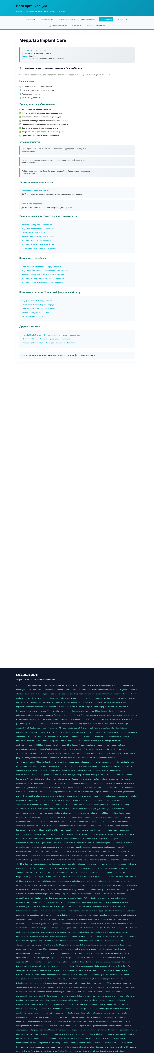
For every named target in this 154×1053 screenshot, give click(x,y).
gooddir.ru (33, 877)
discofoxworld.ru (59, 711)
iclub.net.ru (20, 924)
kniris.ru (34, 1004)
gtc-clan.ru (83, 1034)
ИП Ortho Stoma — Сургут (33, 316)
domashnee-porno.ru (36, 817)
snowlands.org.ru (97, 975)
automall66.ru (88, 1021)
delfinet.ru (53, 707)
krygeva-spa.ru (120, 864)
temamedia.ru (62, 987)
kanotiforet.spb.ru (83, 847)
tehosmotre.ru (110, 724)
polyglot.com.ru (129, 915)
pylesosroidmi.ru (70, 1034)
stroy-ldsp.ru (84, 975)
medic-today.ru (83, 813)
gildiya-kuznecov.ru (48, 890)
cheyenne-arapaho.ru (104, 962)
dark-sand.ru (34, 732)
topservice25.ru (40, 953)
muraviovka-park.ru (49, 826)
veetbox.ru (62, 685)
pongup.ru (85, 711)
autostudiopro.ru (105, 690)
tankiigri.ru (120, 1038)
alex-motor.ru (93, 915)
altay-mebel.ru (121, 970)
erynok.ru (58, 838)
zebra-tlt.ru (33, 838)
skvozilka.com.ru (110, 1043)
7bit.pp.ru (113, 885)
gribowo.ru (20, 715)
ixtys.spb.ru (97, 1013)
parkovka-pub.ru (125, 1043)
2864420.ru (38, 745)
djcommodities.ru (46, 800)
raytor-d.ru (41, 728)
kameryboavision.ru (65, 890)
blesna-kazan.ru (38, 911)
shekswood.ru (62, 1021)
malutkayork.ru (107, 872)
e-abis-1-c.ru (89, 732)
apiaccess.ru (60, 928)
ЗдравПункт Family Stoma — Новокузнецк (39, 248)
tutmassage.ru (97, 847)
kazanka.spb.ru (33, 890)
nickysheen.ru (107, 996)
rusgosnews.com (111, 868)
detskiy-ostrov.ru (95, 877)
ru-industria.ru (21, 838)
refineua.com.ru (95, 970)
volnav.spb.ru (84, 885)
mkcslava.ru (81, 843)
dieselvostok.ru (125, 868)
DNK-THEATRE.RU (23, 975)
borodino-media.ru (115, 817)
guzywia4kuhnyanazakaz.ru (101, 762)
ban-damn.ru (88, 736)
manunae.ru (111, 800)
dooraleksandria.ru (23, 736)
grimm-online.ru (85, 1017)
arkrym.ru (92, 826)
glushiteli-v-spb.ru (89, 979)
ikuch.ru (37, 958)
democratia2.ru (22, 970)
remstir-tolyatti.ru (97, 830)
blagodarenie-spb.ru (52, 745)
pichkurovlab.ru (69, 813)
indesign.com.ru (22, 1026)
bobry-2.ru (81, 996)
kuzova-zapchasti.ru (72, 949)
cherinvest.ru (82, 877)
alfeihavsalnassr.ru (23, 804)
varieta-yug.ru (123, 724)
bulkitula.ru (39, 715)
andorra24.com (97, 953)
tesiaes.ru (133, 885)
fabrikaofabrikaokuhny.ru (124, 762)
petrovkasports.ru (60, 804)
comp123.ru (103, 813)
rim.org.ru (103, 945)
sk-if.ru (19, 992)
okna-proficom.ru (46, 838)
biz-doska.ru (72, 817)
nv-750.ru (73, 792)
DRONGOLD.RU (124, 966)
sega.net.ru (124, 1030)
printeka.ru (98, 1043)
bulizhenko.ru (36, 979)
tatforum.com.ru (71, 1047)
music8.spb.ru (100, 894)
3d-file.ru (62, 728)
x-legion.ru (65, 732)
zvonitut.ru (69, 834)
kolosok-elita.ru (57, 860)
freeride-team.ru (63, 690)
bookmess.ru (72, 970)
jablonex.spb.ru (60, 970)
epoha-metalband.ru (86, 868)
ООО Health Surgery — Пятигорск (35, 232)
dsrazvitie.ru (107, 949)
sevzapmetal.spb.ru (122, 962)
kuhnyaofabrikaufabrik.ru (70, 753)
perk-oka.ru (20, 787)
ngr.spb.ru (99, 868)
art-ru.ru (30, 1047)
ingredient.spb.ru (107, 1051)
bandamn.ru (31, 741)
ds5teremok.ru (35, 983)
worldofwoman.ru (66, 826)
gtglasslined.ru (66, 953)
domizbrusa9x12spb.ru (128, 796)
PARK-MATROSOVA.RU (115, 890)
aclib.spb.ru (47, 983)
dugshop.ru (31, 868)
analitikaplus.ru (37, 898)
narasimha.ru (33, 800)
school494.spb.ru (57, 868)
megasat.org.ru (104, 979)
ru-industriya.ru (118, 809)
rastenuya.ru (21, 690)
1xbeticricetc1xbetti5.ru (76, 728)
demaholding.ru (73, 783)
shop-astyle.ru (34, 1009)
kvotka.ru (55, 855)
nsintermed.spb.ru (75, 1000)
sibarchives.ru (44, 787)
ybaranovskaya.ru (23, 945)
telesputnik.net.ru (46, 1034)
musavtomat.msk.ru (92, 941)
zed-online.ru (106, 749)
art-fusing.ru (74, 987)
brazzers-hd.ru (129, 749)
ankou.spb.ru (109, 877)
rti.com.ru (111, 932)
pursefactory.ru (82, 787)
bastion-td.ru (99, 902)
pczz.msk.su (45, 1000)
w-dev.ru (33, 872)
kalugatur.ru (123, 885)
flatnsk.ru (66, 915)
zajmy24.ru (66, 745)
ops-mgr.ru (29, 724)
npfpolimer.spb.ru (122, 1051)
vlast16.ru (20, 864)
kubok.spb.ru (122, 894)
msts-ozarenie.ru (82, 924)
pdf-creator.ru (130, 877)
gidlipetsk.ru (21, 919)
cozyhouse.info (22, 1030)
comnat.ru (95, 885)
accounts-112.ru (42, 724)
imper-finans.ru (92, 945)
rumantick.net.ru (49, 979)
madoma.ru (36, 804)
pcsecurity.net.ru (87, 936)
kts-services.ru (22, 732)
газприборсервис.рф (34, 1021)
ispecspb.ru (34, 860)
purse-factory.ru (101, 736)
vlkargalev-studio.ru (38, 1030)
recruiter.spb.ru (87, 894)
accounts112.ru (35, 719)
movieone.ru (130, 787)
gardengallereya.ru (98, 932)
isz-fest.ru (43, 885)
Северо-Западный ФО (67, 19)
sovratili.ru (88, 698)
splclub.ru (95, 804)
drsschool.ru (105, 928)
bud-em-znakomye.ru (39, 694)
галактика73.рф (74, 906)
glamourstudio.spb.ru (120, 1013)
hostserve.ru (87, 702)
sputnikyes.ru (65, 881)
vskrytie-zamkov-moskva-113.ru (74, 749)
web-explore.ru (129, 685)
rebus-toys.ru (84, 741)
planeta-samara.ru (43, 796)
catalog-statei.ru (109, 958)
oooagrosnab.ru (120, 694)
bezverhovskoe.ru (91, 928)
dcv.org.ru (121, 958)
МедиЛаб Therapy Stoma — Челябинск (38, 229)
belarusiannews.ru (85, 1030)
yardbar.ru (114, 1021)
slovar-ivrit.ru (36, 809)
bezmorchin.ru (130, 855)
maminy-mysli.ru (58, 1004)
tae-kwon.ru (70, 860)
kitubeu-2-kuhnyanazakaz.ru (93, 753)
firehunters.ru (123, 711)
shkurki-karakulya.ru (66, 847)
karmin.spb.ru (49, 1021)
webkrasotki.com (68, 877)
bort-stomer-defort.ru (45, 1051)
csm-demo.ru (55, 724)
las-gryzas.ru (63, 1038)
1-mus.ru (65, 736)
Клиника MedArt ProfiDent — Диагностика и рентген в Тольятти (48, 343)
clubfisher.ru (111, 821)
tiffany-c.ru (35, 906)
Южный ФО (76, 26)
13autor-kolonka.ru (45, 702)
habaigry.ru (128, 881)
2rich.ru (67, 702)
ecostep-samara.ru (49, 906)
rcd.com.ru (117, 983)
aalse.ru (84, 783)
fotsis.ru (113, 906)
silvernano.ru (63, 707)
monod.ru (94, 1009)
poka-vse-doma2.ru (69, 724)
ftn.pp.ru (31, 949)
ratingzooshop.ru (47, 928)
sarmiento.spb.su (40, 864)
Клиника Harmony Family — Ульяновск (38, 236)
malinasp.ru (73, 872)
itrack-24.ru (75, 690)
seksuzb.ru (84, 762)
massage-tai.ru (49, 834)
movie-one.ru (129, 783)
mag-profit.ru (74, 983)
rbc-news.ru (130, 698)
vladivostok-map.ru (76, 758)
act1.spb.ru (117, 915)
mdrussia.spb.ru (82, 1009)
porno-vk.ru (78, 698)
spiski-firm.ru (46, 843)
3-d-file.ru (65, 719)
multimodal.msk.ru (115, 881)
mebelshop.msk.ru (73, 902)
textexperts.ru (21, 830)
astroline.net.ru (106, 915)
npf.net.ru (104, 885)
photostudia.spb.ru (48, 932)
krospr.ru (33, 702)
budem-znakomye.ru (104, 694)
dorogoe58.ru (41, 949)
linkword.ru (83, 970)
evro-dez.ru (20, 792)
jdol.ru (115, 830)
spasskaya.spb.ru (23, 1004)
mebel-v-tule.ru (62, 936)
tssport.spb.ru (84, 953)
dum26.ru (51, 962)
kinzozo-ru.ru (44, 855)
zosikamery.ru (60, 898)
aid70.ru (133, 924)
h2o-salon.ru (95, 872)
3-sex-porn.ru (76, 736)
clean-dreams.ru (80, 826)
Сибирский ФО (122, 19)
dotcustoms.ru (112, 796)
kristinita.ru (102, 826)
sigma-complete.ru (58, 966)
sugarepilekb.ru (45, 924)
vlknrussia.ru (54, 758)
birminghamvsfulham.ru (125, 843)
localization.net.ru (118, 979)
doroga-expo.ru (117, 804)
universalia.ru (66, 821)
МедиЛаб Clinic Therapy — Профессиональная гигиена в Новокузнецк (51, 335)
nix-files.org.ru (22, 881)
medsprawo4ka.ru (118, 745)
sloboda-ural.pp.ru (75, 898)
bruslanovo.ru (72, 919)
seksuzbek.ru (54, 698)
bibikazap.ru (101, 1034)
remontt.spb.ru (33, 932)
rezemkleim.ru (35, 834)
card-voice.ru (125, 779)
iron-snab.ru (65, 855)
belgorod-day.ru (46, 813)
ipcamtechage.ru (54, 975)
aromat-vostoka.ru (23, 902)
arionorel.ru (71, 1004)
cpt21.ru (25, 860)
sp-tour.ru (123, 936)
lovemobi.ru (21, 1047)
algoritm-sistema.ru (115, 834)
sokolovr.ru (124, 830)
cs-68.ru (133, 753)
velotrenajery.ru (100, 707)
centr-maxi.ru (21, 1051)
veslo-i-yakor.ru (100, 817)
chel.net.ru (131, 864)
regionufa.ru (21, 821)
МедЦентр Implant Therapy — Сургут (37, 301)
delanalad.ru (107, 792)
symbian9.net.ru (36, 941)
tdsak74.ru (33, 855)
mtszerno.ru (62, 979)
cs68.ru (64, 758)
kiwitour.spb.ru (125, 1021)
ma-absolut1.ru (45, 792)
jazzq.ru (102, 1000)
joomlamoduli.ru (29, 992)
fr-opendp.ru (74, 962)
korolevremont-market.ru (84, 694)
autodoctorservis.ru (36, 851)
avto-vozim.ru (81, 851)
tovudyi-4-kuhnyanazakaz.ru (83, 745)
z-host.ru (19, 753)
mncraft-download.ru (97, 834)
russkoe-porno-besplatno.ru (27, 813)
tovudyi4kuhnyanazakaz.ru (68, 762)
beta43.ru (91, 992)
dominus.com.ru (22, 1043)
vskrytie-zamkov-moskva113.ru (28, 762)
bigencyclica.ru (127, 860)
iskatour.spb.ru (84, 864)
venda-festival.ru (113, 732)
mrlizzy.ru (125, 975)
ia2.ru (18, 860)
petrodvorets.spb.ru (59, 1000)
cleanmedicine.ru (23, 809)
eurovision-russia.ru (35, 690)
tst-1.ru (95, 719)
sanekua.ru (71, 992)
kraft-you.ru (95, 685)
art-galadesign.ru (23, 906)
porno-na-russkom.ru (102, 702)
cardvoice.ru (87, 800)
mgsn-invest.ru (85, 1026)
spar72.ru (111, 1038)
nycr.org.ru (45, 958)
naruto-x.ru (69, 787)
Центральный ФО (46, 19)
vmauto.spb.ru (22, 1009)
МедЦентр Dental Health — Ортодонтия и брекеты (42, 282)
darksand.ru (72, 741)
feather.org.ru (100, 1038)
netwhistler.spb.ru (127, 1034)
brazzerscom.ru (103, 745)
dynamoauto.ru (33, 915)
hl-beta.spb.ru (43, 868)
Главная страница (84, 355)
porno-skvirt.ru (22, 702)
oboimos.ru (124, 953)
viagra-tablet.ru (115, 736)
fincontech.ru (43, 741)
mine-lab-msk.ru (54, 736)
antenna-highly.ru (39, 736)
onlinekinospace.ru (71, 838)
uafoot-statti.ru (94, 728)
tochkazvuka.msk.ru (89, 911)
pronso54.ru (112, 707)
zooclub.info (21, 1013)
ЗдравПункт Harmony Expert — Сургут (38, 305)
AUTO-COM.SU (90, 898)
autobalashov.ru (22, 843)
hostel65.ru (95, 711)
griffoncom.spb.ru (82, 890)
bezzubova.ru (118, 911)
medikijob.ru (21, 932)
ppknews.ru (36, 945)
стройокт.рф (21, 1000)
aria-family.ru (21, 796)
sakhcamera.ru (94, 851)
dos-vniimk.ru (113, 1030)
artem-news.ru (122, 932)
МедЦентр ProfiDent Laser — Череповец (38, 244)
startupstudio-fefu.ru (88, 838)
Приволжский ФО (88, 19)
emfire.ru (19, 698)
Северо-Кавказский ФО (95, 26)
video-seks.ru (90, 758)
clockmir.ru (118, 996)
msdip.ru (108, 830)
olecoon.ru (98, 698)
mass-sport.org (46, 970)
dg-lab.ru (66, 894)
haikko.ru (19, 885)
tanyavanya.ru (82, 830)
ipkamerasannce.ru (100, 1026)
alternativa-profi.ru (86, 1047)
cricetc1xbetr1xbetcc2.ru (26, 728)
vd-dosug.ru (109, 698)
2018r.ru (31, 1051)
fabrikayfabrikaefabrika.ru (50, 749)
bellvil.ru (19, 1038)
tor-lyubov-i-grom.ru (97, 787)
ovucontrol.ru (81, 809)
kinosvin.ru (84, 872)
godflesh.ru (129, 834)
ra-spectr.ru (58, 1013)
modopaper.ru (99, 800)
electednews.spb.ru (85, 1038)
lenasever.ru (123, 707)
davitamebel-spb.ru (100, 906)
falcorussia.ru (21, 851)
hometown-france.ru (53, 715)
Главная (19, 11)
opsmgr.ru (116, 719)
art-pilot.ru (94, 1051)
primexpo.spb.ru (116, 855)
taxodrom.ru (96, 949)
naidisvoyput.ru (72, 1026)
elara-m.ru (57, 843)
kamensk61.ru (125, 1009)
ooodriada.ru (70, 1013)
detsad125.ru (45, 919)
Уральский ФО (106, 19)
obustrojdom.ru (107, 941)
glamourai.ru (114, 945)
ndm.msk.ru (34, 928)
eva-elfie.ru (51, 817)
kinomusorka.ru (69, 843)
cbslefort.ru (85, 987)
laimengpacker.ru (55, 949)
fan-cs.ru (132, 936)
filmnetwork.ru (61, 872)
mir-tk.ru (44, 758)
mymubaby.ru (70, 868)
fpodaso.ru (132, 694)
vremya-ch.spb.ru (66, 958)
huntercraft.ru (129, 996)
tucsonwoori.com (104, 992)
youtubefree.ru (129, 792)
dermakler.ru (101, 1047)
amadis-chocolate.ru (48, 847)
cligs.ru (92, 1034)
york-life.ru (104, 804)
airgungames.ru (85, 724)
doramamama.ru (33, 826)
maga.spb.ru (112, 1017)
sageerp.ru (85, 949)
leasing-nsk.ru (98, 983)
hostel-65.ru (76, 702)
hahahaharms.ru (76, 719)
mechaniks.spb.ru (39, 975)
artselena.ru (84, 1051)
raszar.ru (111, 758)
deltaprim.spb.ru (121, 872)
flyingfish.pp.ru (22, 983)
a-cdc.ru (52, 694)
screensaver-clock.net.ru (67, 885)
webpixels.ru (33, 1000)
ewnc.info (52, 885)
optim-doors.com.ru (24, 958)
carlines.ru (57, 915)
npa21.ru (54, 958)
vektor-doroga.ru (85, 707)
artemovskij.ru (110, 924)
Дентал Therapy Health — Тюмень (36, 313)
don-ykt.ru (113, 813)
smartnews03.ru (45, 711)
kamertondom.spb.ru (53, 851)
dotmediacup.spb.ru (97, 1004)
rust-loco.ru (20, 868)
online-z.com (120, 898)
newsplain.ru (76, 800)
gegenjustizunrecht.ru (118, 838)
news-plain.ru (83, 792)
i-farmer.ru (34, 970)
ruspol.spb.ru (62, 962)
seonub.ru (60, 834)
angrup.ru (76, 894)
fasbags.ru (127, 736)
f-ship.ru (42, 872)
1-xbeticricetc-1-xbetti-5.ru (73, 715)
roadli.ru (31, 796)
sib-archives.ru (77, 732)
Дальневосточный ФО (58, 26)
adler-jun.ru (20, 741)
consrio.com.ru (82, 860)
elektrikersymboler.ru (50, 881)
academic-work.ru (44, 992)
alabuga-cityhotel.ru (121, 690)
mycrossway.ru (49, 987)
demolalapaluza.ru (68, 830)
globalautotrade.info (75, 928)
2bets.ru (91, 843)
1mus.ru (64, 741)
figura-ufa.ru (61, 1030)
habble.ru (30, 707)
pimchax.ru (117, 749)
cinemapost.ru (73, 685)
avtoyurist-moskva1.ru (25, 894)
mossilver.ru (50, 911)
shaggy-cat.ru (105, 719)
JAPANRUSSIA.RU (61, 945)
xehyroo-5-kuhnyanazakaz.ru (117, 753)
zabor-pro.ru (21, 949)
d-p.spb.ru (62, 906)
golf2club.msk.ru (78, 881)
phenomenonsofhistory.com (27, 1034)
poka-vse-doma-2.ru (51, 719)
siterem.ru (83, 919)
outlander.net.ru (99, 1017)
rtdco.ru (75, 779)
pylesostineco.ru (68, 924)
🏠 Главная (30, 19)
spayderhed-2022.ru (115, 787)
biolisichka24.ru (82, 834)
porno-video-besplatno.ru (53, 809)
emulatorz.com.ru (42, 1047)
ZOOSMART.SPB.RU (119, 928)
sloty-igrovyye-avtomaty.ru (99, 809)
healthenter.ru (126, 826)
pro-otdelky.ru (30, 698)
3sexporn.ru (54, 741)
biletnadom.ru (94, 749)
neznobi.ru (127, 702)
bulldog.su (73, 1017)
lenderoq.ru (61, 911)
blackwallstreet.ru (112, 953)
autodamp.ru (21, 800)
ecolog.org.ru (109, 847)
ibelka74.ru (129, 1026)
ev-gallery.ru (127, 719)
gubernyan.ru (53, 953)
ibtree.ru (33, 1043)
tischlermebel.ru (75, 1021)
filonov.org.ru (33, 1013)
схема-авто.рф (55, 894)
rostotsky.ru (128, 817)
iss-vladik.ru (38, 1038)
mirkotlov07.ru (36, 987)
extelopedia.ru (54, 864)
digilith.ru (58, 813)
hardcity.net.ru (119, 949)
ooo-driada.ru (33, 919)
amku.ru (73, 1038)
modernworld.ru (73, 966)
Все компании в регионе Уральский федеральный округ (49, 355)
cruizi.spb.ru (120, 1000)
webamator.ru (32, 792)
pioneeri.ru (34, 847)
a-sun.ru (74, 975)
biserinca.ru (20, 936)
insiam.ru (93, 860)
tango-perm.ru (22, 877)
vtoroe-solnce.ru (93, 996)
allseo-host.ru (98, 724)
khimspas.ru (131, 1047)
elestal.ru (73, 707)
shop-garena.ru (92, 715)
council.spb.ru (93, 919)
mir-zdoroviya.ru (58, 919)
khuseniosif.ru (82, 1004)
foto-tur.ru (61, 817)
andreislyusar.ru (57, 787)
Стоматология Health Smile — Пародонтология (41, 267)
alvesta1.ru (119, 877)
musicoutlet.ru (50, 1017)
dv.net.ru (133, 1030)
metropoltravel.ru (85, 817)
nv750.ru (58, 800)
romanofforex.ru (22, 898)
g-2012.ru (20, 724)
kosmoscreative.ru (113, 902)
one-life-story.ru (130, 715)
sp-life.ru (56, 732)
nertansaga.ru (95, 792)
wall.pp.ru (59, 1034)
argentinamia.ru (106, 783)
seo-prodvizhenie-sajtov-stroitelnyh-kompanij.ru (99, 779)
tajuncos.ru (47, 804)
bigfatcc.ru (20, 707)
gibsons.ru (74, 1051)
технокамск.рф (46, 1013)
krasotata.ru (37, 685)
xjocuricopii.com (76, 941)
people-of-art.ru (105, 911)
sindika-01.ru (46, 732)
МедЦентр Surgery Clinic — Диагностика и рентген (43, 278)
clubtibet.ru (130, 911)
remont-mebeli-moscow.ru (83, 821)
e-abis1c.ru (105, 728)
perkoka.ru (118, 783)
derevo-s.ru (46, 1009)
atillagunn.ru (52, 728)
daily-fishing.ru (74, 979)
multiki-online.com (52, 877)
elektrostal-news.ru (65, 694)
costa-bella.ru (76, 855)
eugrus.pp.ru (89, 855)
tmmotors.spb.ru (61, 941)
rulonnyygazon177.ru (24, 783)
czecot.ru (110, 1000)
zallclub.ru (102, 881)
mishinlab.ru (117, 702)
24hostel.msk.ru (22, 872)
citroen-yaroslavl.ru (113, 987)
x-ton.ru (66, 800)
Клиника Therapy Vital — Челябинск (37, 225)
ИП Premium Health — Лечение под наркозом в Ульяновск (46, 339)
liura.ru (104, 711)
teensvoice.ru (124, 813)
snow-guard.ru (39, 783)
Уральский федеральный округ (35, 11)
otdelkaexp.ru (38, 902)
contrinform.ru (58, 1009)
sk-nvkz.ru (112, 966)
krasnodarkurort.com (35, 936)
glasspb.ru (112, 711)
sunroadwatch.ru (97, 987)
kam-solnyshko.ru (87, 962)
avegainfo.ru (103, 860)
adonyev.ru (119, 698)
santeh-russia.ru (22, 941)
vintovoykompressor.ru (105, 843)
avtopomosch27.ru (60, 792)
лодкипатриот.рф (108, 919)
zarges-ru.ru (103, 838)
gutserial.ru (70, 1009)
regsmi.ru (50, 872)
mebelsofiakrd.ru (23, 979)
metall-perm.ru (22, 928)
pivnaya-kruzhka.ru (36, 830)
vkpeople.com (44, 1004)
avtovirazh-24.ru (90, 1000)
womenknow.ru (100, 1030)
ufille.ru (28, 685)
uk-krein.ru (114, 1009)
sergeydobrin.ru (73, 911)
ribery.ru (128, 804)
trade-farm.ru (99, 796)
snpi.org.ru (95, 864)
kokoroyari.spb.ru (23, 911)
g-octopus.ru (32, 787)
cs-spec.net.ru (108, 970)
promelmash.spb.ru (83, 1013)
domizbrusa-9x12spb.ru (56, 783)
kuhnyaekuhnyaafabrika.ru (26, 766)
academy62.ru (83, 932)
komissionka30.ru (60, 983)
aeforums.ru (91, 881)
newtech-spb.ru (22, 834)
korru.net (28, 864)
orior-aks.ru (20, 915)
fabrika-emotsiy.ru (98, 890)
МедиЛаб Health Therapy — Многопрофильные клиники (45, 271)
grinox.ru (56, 924)
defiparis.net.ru (51, 1038)
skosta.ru (65, 975)
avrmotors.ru (127, 902)
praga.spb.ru (121, 847)
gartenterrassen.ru (84, 1043)
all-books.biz (127, 1004)
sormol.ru (58, 702)
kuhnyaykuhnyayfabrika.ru (49, 766)
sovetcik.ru (119, 941)
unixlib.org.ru (57, 1043)
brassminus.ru (125, 945)
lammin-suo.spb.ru (69, 864)
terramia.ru (72, 932)
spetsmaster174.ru (23, 962)
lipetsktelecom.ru (49, 762)
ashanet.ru (88, 796)
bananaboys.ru (59, 992)
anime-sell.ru (123, 1017)
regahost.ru (45, 860)
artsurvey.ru (112, 1047)
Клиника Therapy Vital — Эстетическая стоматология (44, 274)
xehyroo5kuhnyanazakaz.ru (27, 749)
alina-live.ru (72, 1030)
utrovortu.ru (35, 843)
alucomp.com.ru (57, 1047)
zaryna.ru (42, 821)
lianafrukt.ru (81, 992)
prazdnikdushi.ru (50, 685)
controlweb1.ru (22, 855)
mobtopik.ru (75, 936)
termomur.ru (100, 821)
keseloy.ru (20, 1021)
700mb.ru (51, 1030)
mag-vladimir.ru (102, 1021)
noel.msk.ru (38, 996)
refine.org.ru (104, 1009)
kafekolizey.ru (122, 919)
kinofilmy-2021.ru (52, 830)
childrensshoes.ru (112, 975)
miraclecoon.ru (74, 711)
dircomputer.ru (114, 826)
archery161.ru (115, 860)
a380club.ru (93, 783)
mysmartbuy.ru (58, 796)
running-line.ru (106, 864)
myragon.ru (61, 932)
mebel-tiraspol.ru (113, 1004)
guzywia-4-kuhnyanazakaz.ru (28, 758)
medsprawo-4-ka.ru (24, 745)
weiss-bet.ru (32, 821)
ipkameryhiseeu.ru (39, 962)
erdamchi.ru (21, 826)
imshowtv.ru (50, 936)
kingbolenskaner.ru (78, 915)
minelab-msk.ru (97, 741)
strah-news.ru (50, 690)
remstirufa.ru (123, 821)
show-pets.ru (32, 711)
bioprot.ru (127, 983)
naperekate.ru (53, 753)
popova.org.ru (113, 1034)
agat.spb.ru (130, 890)
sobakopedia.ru (31, 885)
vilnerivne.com (70, 996)
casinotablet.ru (53, 821)
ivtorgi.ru (90, 958)
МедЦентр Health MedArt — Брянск (36, 240)
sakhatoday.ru (34, 881)
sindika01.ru (100, 732)
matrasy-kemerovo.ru (74, 796)
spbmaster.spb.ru (37, 1017)
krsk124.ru (111, 894)
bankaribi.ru (102, 758)
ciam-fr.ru (85, 685)
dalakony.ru (132, 928)
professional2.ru (61, 1051)
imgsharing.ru (21, 817)
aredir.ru (121, 1047)
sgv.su (41, 877)
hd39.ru (108, 983)
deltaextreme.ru (22, 987)
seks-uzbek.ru (66, 698)
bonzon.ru (28, 1038)
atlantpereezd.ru (22, 694)
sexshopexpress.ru (89, 690)
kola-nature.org (22, 1017)
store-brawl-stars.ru (119, 728)
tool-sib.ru (100, 936)
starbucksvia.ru (41, 707)
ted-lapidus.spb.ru (23, 966)
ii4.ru (75, 953)
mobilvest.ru (50, 902)
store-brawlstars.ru (129, 732)
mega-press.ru (107, 685)
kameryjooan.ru (97, 924)
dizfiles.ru (118, 792)
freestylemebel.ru (37, 1026)
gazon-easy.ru (32, 924)
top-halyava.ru (22, 719)
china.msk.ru (63, 1017)
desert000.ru (80, 958)
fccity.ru (107, 1013)
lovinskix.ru (20, 711)
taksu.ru (94, 813)
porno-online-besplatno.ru (79, 804)
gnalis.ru (29, 715)
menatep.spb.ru (70, 1043)
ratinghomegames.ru (24, 953)
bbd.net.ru (60, 902)
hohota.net (102, 898)
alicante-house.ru (116, 1026)
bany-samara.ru (52, 1026)
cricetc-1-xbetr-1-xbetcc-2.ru (110, 715)
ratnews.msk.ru (129, 987)
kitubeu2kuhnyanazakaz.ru (35, 753)
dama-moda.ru (87, 966)
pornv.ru (134, 690)
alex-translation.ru (119, 992)
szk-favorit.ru (45, 915)
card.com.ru (21, 890)
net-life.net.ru (69, 851)
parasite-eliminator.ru (40, 966)
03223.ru (19, 685)
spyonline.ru (49, 898)
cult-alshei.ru (48, 945)
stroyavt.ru (125, 851)
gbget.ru (120, 800)
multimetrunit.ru (112, 936)
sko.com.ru (87, 906)
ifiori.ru (98, 958)
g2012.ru (87, 719)
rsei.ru (62, 1026)
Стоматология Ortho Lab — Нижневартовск (40, 309)
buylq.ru (47, 996)
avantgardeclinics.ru (24, 996)
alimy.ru (111, 898)
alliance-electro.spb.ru (110, 851)
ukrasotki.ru (42, 698)
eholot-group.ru (100, 966)
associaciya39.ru (102, 855)
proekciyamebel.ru (77, 945)
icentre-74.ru (86, 983)
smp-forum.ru (87, 902)
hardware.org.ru (41, 894)
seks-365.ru (70, 809)
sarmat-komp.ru (22, 847)
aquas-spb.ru (57, 996)
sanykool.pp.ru (44, 1043)
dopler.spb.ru (123, 924)
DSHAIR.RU (49, 941)
